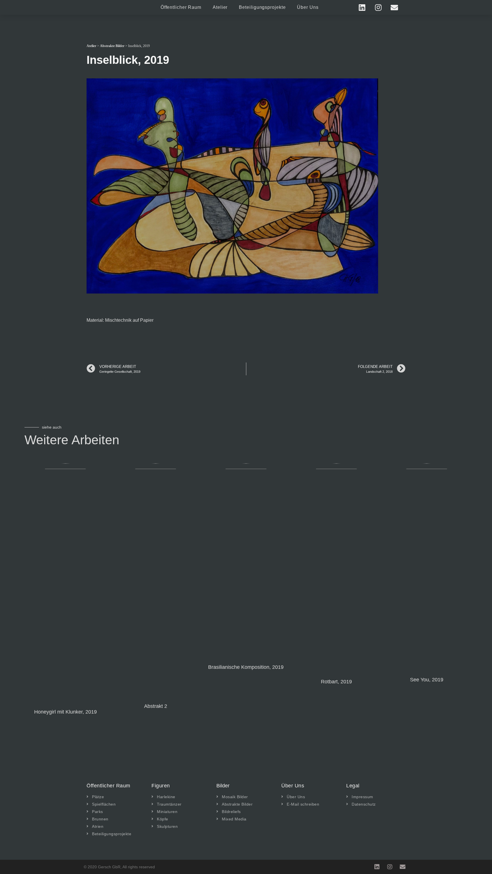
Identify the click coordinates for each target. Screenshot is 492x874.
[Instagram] (378, 7)
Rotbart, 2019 (336, 681)
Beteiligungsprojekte (262, 7)
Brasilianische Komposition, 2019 (246, 667)
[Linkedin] (361, 7)
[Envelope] (394, 7)
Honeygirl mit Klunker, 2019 (65, 712)
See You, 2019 (426, 680)
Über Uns (307, 7)
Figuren (160, 786)
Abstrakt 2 (155, 706)
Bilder (222, 786)
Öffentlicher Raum (181, 7)
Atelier (220, 7)
